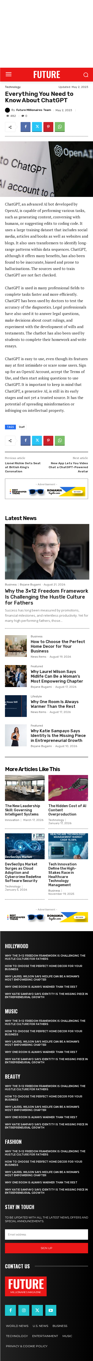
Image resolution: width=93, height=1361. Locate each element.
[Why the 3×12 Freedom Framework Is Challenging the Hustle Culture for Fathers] (47, 551)
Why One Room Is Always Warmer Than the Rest (55, 704)
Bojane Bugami (30, 584)
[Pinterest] (48, 127)
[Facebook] (26, 127)
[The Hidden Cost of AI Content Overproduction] (68, 788)
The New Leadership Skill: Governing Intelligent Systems (22, 810)
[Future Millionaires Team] (8, 110)
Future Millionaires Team (33, 110)
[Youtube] (50, 1310)
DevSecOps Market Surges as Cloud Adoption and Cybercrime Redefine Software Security (23, 872)
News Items (38, 656)
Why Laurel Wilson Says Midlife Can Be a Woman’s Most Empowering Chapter (57, 676)
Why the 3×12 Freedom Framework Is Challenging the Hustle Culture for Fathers (46, 597)
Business (11, 584)
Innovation (12, 820)
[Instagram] (23, 1310)
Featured (37, 666)
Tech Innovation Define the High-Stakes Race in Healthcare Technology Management (62, 874)
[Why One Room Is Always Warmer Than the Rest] (16, 706)
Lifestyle (36, 696)
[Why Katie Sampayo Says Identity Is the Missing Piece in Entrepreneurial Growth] (16, 735)
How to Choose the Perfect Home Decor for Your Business (58, 646)
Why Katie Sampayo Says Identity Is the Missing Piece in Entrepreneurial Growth (58, 736)
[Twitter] (37, 127)
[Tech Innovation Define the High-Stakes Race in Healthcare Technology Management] (68, 846)
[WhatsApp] (60, 127)
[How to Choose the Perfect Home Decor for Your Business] (16, 646)
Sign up (46, 1248)
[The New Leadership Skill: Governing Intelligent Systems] (25, 788)
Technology (13, 87)
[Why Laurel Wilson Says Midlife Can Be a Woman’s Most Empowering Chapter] (16, 676)
